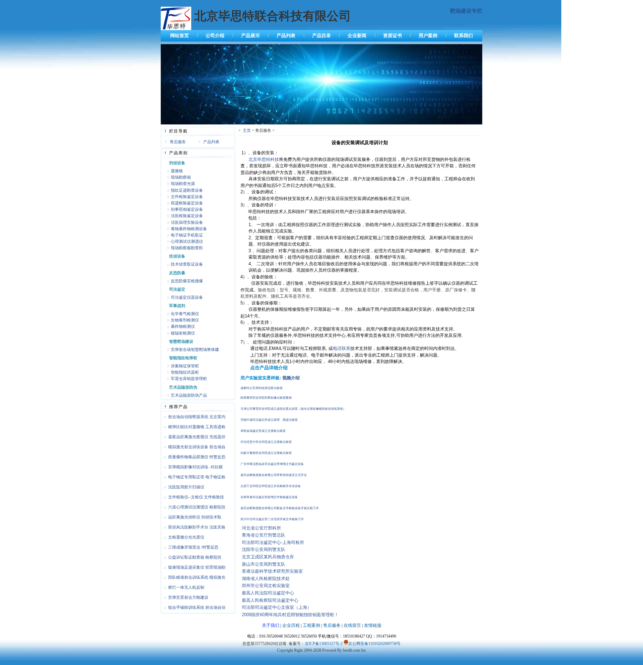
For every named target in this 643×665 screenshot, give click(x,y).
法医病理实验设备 (187, 222)
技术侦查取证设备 (187, 264)
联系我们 (463, 35)
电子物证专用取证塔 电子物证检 (196, 477)
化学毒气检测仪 (185, 313)
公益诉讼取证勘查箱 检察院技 (194, 557)
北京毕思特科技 (263, 159)
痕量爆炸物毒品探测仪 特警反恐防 (193, 458)
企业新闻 (357, 35)
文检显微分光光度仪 (186, 537)
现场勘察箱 (181, 177)
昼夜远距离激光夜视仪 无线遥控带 (193, 438)
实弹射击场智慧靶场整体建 (195, 349)
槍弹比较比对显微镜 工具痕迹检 (196, 426)
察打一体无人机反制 (186, 587)
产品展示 (250, 35)
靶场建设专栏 (466, 11)
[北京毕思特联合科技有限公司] (321, 123)
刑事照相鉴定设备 (187, 209)
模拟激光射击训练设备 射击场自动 (193, 448)
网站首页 (179, 35)
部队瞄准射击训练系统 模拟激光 (196, 577)
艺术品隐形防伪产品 (189, 395)
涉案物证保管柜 (185, 366)
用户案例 (428, 35)
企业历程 (291, 625)
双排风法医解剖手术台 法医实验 (196, 527)
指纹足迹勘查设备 (187, 190)
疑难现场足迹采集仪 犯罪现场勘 (196, 567)
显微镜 (177, 171)
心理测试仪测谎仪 (187, 241)
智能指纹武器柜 (185, 372)
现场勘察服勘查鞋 (187, 248)
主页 (247, 130)
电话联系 (341, 348)
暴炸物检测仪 (183, 326)
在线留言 (352, 625)
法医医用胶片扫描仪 (186, 487)
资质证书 (392, 35)
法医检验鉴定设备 (187, 215)
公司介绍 (215, 35)
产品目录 (321, 35)
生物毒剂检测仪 (185, 320)
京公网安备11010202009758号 (374, 643)
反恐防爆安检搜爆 (187, 281)
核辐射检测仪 (183, 333)
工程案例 (311, 625)
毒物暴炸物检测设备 (189, 228)
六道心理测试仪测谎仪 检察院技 (196, 507)
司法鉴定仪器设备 (187, 297)
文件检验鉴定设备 (187, 196)
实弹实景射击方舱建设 (188, 597)
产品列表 (286, 35)
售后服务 (178, 141)
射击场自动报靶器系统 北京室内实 (193, 418)
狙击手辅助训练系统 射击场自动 (196, 607)
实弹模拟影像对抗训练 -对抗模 (195, 467)
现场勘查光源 (183, 183)
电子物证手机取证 (187, 235)
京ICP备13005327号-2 (324, 643)
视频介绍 (291, 377)
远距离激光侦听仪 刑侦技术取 (194, 517)
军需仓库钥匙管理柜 (189, 378)
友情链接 (372, 625)
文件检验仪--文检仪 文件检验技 (196, 497)
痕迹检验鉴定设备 (187, 203)
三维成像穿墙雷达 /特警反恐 (193, 547)
